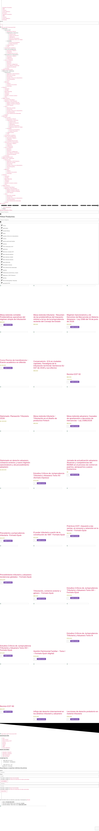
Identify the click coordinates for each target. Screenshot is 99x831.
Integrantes (9, 51)
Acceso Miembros (6, 11)
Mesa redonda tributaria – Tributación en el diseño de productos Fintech (45, 418)
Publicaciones (10, 58)
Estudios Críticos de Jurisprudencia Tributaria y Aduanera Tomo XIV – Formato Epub (15, 648)
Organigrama (12, 36)
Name (1, 770)
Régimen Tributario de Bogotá (13, 103)
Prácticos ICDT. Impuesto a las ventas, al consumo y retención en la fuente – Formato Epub (82, 528)
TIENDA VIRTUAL (6, 98)
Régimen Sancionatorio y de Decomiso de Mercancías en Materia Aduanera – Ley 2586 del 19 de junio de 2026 (82, 318)
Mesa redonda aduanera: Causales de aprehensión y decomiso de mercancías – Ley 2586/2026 (82, 418)
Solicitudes (9, 86)
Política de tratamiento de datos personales (19, 779)
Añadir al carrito (8, 324)
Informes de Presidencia (14, 42)
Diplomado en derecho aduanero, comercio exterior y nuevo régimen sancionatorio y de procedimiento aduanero (15, 463)
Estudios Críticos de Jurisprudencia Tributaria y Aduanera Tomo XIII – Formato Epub (82, 590)
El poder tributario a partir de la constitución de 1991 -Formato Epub (49, 533)
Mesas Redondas (8, 91)
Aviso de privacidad (14, 778)
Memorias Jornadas (11, 75)
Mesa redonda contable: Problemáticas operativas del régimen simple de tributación (13, 317)
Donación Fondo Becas (10, 99)
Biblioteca (7, 82)
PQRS (3, 8)
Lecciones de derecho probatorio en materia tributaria (82, 712)
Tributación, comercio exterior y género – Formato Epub (47, 592)
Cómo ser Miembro (9, 60)
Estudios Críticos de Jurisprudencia (14, 77)
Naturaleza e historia (11, 31)
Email (1, 774)
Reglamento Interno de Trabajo (16, 39)
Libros (8, 80)
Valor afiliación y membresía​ (13, 65)
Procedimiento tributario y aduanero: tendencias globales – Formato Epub (16, 576)
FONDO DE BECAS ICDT (7, 69)
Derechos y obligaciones (12, 64)
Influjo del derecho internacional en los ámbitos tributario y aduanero (48, 712)
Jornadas (7, 90)
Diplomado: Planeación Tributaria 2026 (14, 417)
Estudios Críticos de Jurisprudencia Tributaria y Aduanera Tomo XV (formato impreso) (48, 475)
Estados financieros (13, 43)
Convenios (7, 68)
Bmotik (28, 799)
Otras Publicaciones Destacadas (14, 113)
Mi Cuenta (4, 13)
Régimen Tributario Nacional (13, 102)
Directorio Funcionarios (14, 38)
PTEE (8, 46)
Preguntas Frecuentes (7, 7)
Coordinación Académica (10, 47)
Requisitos (9, 62)
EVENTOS (4, 87)
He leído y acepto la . (15, 779)
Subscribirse (3, 791)
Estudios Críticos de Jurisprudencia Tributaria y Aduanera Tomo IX (82, 634)
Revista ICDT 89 (7, 706)
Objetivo (9, 83)
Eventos (6, 114)
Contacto (4, 10)
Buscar (1, 21)
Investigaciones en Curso (12, 53)
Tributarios (7, 92)
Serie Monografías (11, 79)
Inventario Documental (12, 84)
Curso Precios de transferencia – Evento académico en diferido (14, 361)
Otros (6, 97)
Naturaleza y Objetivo (11, 50)
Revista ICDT (9, 76)
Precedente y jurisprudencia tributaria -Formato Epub (12, 534)
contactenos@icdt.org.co (8, 763)
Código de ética (10, 45)
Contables (7, 94)
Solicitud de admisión (11, 66)
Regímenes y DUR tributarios (13, 73)
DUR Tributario (10, 105)
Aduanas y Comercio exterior (11, 95)
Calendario (7, 88)
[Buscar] (1, 25)
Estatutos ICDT (12, 34)
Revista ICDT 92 (74, 374)
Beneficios (9, 61)
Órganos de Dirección (14, 35)
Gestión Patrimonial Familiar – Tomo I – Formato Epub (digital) (49, 652)
